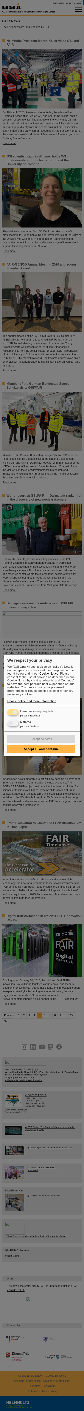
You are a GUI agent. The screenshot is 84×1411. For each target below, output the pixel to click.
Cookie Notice (48, 673)
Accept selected (41, 739)
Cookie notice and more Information (31, 701)
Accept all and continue (41, 749)
